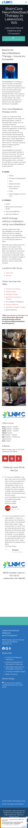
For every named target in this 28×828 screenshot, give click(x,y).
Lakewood (9, 273)
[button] (26, 2)
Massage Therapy (12, 294)
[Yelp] (19, 458)
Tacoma (8, 275)
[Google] (12, 458)
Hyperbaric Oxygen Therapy (15, 307)
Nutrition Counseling (13, 289)
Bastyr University (11, 674)
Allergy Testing (11, 292)
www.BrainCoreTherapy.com (17, 315)
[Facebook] (5, 458)
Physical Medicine (12, 304)
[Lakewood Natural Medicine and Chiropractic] (7, 2)
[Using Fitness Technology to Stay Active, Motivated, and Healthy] (14, 740)
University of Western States (15, 671)
